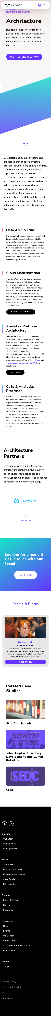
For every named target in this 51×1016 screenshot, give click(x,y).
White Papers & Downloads (17, 945)
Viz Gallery (8, 935)
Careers (7, 905)
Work (5, 859)
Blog (5, 925)
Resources (7, 921)
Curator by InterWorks (28, 363)
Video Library (10, 940)
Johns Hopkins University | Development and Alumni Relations (24, 756)
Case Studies (9, 879)
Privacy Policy (9, 981)
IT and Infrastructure (14, 874)
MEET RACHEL (25, 662)
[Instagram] (11, 825)
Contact (6, 961)
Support (7, 966)
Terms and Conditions (13, 987)
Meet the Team (11, 900)
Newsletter (9, 950)
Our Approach (10, 848)
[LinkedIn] (4, 825)
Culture (6, 833)
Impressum (7, 998)
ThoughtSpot (12, 363)
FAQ (4, 992)
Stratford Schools (19, 723)
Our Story (8, 838)
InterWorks (14, 5)
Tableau (36, 360)
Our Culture (9, 843)
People (6, 895)
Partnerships (9, 884)
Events (6, 930)
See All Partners (25, 520)
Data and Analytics (12, 869)
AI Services (8, 864)
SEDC (10, 790)
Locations (8, 910)
